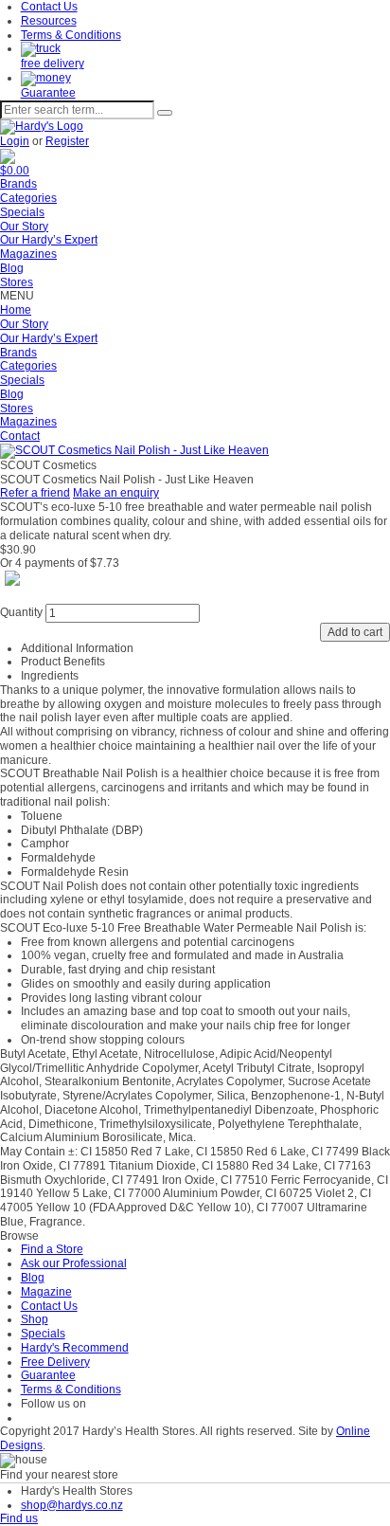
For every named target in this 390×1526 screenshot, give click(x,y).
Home (15, 310)
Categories (28, 198)
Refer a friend (35, 493)
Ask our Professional (74, 1263)
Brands (18, 184)
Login (14, 141)
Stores (16, 282)
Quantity (21, 612)
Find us (19, 1518)
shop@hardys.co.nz (72, 1505)
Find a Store (52, 1249)
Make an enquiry (116, 493)
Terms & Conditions (71, 35)
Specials (22, 212)
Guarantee (48, 93)
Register (67, 141)
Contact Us (49, 6)
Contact (20, 436)
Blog (12, 268)
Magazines (28, 254)
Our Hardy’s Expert (49, 239)
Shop (34, 1319)
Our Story (24, 226)
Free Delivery (55, 1362)
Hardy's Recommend (75, 1347)
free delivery (52, 63)
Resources (49, 20)
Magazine (46, 1292)
